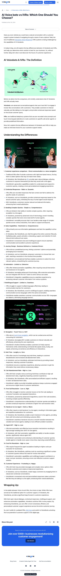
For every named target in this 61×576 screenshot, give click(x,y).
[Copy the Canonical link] (46, 522)
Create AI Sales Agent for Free (27, 561)
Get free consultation (45, 561)
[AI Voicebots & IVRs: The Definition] (3, 59)
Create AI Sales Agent (35, 2)
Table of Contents (29, 29)
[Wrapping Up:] (3, 484)
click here (29, 510)
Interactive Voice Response (23, 40)
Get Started (30, 540)
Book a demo (48, 2)
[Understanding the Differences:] (3, 134)
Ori (28, 179)
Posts (7, 10)
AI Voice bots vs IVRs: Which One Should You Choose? (20, 10)
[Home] (2, 10)
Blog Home (13, 561)
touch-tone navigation (21, 335)
